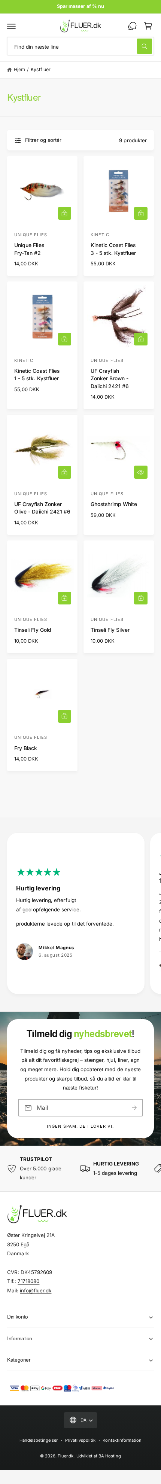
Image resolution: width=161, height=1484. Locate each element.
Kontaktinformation (122, 1440)
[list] (80, 915)
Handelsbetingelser (38, 1440)
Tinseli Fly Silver (110, 630)
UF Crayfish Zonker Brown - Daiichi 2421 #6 (110, 378)
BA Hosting (109, 1456)
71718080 (28, 1281)
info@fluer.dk (35, 1290)
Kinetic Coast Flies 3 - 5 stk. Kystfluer (113, 249)
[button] (11, 26)
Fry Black (25, 748)
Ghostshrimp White (114, 504)
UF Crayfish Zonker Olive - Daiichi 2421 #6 (42, 508)
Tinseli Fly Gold (32, 630)
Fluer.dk (65, 1456)
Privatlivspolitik (80, 1440)
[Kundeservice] (132, 26)
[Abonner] (134, 1108)
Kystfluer (41, 69)
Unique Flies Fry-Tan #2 (29, 249)
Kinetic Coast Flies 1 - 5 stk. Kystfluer (36, 374)
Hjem (19, 69)
